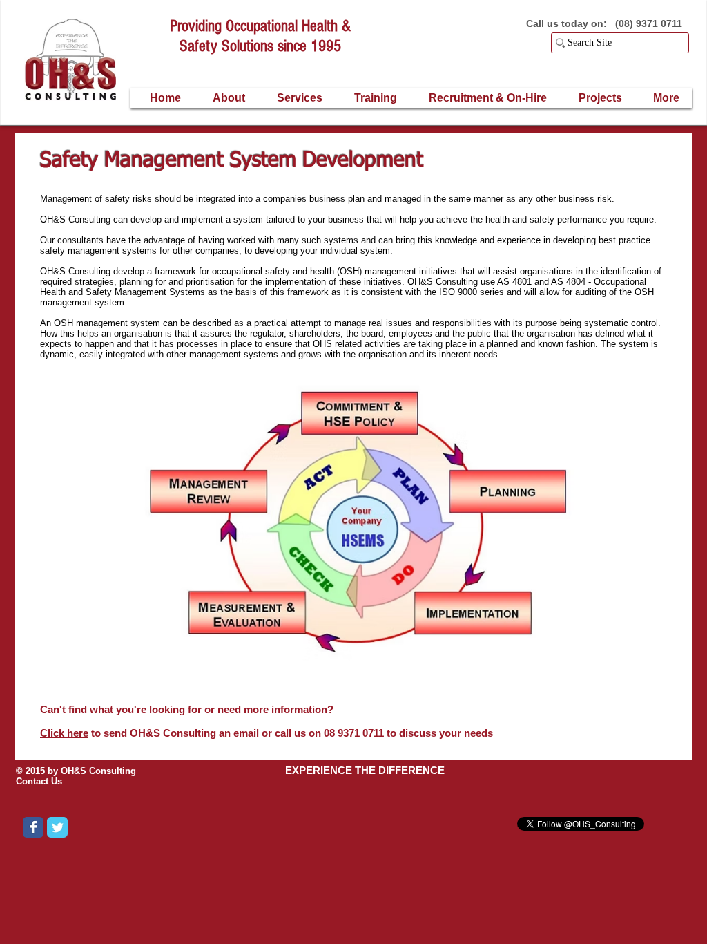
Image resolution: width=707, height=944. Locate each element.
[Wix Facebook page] (33, 827)
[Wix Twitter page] (57, 827)
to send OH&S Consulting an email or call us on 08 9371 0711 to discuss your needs (266, 733)
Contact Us (39, 781)
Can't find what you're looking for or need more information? (188, 709)
